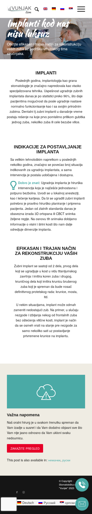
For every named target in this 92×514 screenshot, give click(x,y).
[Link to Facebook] (17, 492)
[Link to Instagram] (23, 492)
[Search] (34, 9)
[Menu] (79, 9)
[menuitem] (34, 9)
